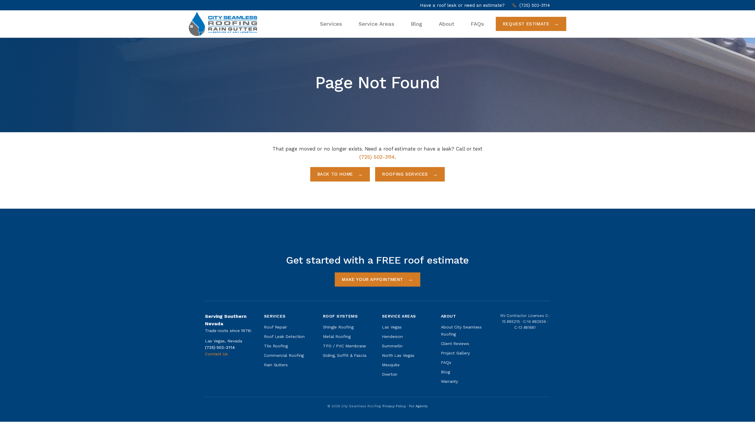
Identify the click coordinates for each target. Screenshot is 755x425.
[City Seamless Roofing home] (223, 24)
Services (331, 24)
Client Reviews (455, 343)
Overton (389, 374)
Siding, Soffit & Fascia (344, 355)
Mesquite (391, 364)
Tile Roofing (276, 346)
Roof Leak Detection (284, 336)
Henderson (392, 336)
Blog (416, 24)
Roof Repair (275, 327)
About (446, 24)
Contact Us (216, 354)
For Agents (418, 406)
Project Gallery (455, 353)
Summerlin (392, 346)
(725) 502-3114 (534, 5)
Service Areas (376, 24)
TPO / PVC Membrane (344, 346)
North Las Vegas (398, 355)
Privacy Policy (394, 406)
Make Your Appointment (372, 279)
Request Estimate (526, 24)
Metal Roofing (337, 336)
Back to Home (335, 174)
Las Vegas (392, 327)
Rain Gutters (276, 364)
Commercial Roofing (284, 355)
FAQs (477, 24)
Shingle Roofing (338, 327)
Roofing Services (405, 174)
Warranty (449, 381)
